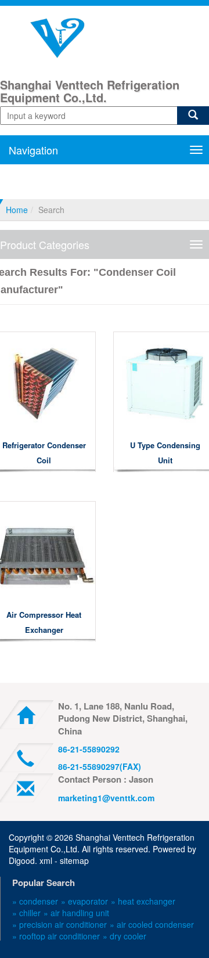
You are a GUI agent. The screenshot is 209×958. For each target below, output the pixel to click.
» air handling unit (76, 913)
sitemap (74, 860)
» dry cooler (124, 936)
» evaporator (84, 901)
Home (17, 209)
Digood (22, 860)
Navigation (33, 149)
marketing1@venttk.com (106, 798)
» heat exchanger (143, 901)
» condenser (35, 901)
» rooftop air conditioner (56, 936)
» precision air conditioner (59, 924)
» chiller (26, 913)
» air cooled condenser (152, 924)
